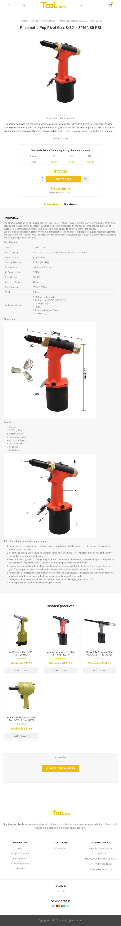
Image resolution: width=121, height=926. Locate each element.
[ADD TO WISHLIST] (85, 179)
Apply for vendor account (101, 848)
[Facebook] (57, 891)
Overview (51, 204)
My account (60, 848)
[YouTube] (63, 891)
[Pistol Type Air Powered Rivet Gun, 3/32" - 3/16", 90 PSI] (21, 695)
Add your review (67, 118)
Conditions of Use (20, 863)
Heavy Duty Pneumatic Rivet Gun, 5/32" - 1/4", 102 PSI (99, 653)
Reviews (70, 204)
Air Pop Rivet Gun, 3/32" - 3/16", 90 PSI (21, 653)
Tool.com (23, 824)
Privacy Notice (20, 858)
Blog (20, 848)
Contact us (100, 853)
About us (20, 868)
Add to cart (63, 179)
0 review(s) (51, 118)
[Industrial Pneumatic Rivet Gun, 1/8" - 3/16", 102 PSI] (60, 630)
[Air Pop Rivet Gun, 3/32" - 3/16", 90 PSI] (21, 630)
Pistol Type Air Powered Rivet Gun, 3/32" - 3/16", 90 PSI (21, 719)
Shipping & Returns (20, 853)
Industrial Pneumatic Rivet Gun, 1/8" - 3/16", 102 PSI (60, 653)
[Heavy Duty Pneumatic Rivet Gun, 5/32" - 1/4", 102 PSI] (99, 630)
